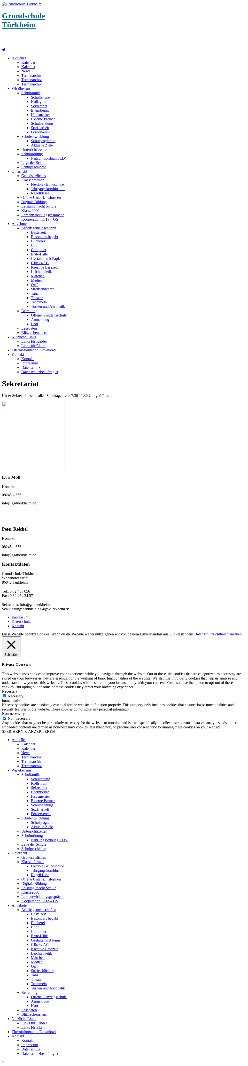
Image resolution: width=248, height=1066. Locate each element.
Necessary (15, 696)
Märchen (38, 276)
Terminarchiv (31, 75)
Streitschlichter (42, 289)
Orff (34, 285)
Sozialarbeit (40, 128)
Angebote (19, 224)
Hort (34, 324)
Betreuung (29, 311)
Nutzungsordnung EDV (49, 158)
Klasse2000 (30, 211)
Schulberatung (42, 123)
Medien (37, 280)
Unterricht (19, 171)
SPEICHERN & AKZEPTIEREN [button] (28, 731)
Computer (38, 250)
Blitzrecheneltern (34, 333)
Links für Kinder (34, 341)
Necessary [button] (10, 691)
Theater (37, 298)
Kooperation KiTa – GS (39, 219)
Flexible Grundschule (47, 184)
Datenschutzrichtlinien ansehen (218, 634)
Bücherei (38, 241)
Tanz (35, 293)
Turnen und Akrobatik (48, 306)
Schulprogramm (43, 141)
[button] (124, 1062)
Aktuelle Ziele (42, 145)
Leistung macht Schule (38, 206)
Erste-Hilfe (39, 254)
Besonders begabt (44, 237)
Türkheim (23, 20)
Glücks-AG (40, 263)
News (25, 71)
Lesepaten (29, 328)
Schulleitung (40, 97)
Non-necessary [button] (13, 713)
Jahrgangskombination (48, 189)
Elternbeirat (40, 110)
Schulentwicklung (35, 136)
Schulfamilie (30, 93)
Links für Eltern (33, 346)
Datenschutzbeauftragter (39, 372)
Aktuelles (19, 58)
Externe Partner (43, 119)
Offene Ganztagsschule (49, 315)
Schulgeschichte (33, 167)
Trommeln (39, 302)
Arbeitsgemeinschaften (38, 228)
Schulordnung (32, 154)
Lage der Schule (33, 163)
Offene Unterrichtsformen (41, 197)
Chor (35, 245)
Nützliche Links (24, 337)
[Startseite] (4, 50)
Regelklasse (40, 193)
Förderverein (41, 132)
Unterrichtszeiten (34, 149)
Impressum (29, 363)
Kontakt (18, 354)
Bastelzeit (38, 232)
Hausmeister (40, 115)
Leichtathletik (41, 272)
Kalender (28, 62)
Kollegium (39, 102)
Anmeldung (40, 319)
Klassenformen (32, 180)
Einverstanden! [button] (181, 634)
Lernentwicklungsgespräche (42, 215)
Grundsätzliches (33, 176)
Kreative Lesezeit (44, 267)
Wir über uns (21, 88)
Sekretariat (39, 106)
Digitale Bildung (34, 202)
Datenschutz (30, 367)
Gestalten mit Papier (46, 258)
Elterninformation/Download (34, 350)
